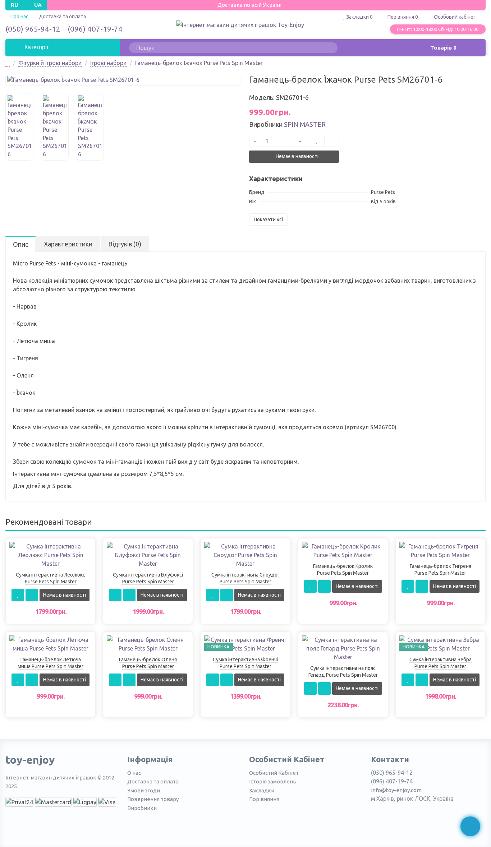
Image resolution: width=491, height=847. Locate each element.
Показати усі (268, 219)
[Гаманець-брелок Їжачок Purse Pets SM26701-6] (123, 80)
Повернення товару (153, 799)
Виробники (142, 808)
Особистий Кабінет (274, 773)
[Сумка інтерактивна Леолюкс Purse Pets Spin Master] (50, 554)
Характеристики (68, 243)
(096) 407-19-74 (95, 28)
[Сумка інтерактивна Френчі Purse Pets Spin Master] (245, 643)
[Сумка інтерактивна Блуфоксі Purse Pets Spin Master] (148, 554)
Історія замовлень (272, 781)
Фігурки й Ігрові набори (50, 63)
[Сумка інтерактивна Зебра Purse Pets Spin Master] (440, 643)
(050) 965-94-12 (32, 28)
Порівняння (264, 799)
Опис (20, 244)
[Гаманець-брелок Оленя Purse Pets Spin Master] (148, 643)
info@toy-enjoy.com (396, 790)
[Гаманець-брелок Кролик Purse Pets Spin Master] (343, 550)
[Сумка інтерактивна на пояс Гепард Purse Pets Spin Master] (343, 647)
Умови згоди (143, 790)
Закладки (261, 790)
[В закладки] (317, 141)
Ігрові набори (108, 63)
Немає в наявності (296, 156)
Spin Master (305, 124)
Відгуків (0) (124, 243)
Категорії (35, 47)
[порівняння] (331, 141)
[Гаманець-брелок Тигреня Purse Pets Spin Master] (440, 550)
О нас (134, 773)
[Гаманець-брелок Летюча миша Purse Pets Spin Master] (50, 643)
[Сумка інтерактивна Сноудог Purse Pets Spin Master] (245, 554)
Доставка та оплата (62, 16)
